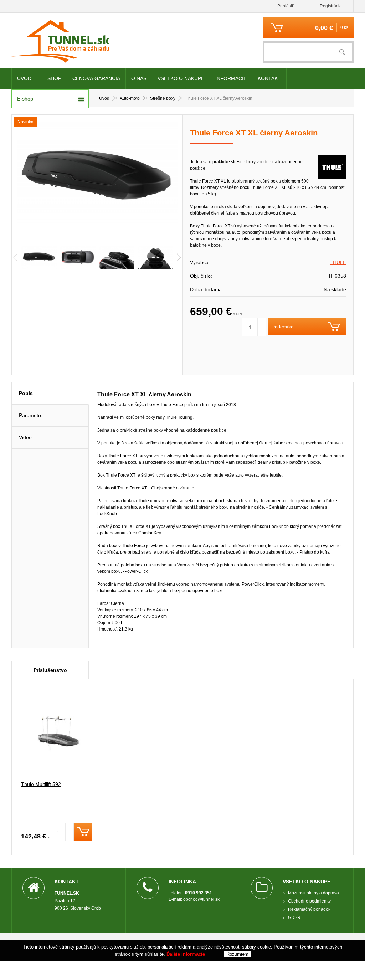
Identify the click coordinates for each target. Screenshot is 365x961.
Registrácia (331, 6)
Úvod (24, 78)
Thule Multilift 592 (41, 784)
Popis (26, 393)
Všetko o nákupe (181, 78)
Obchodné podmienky (309, 901)
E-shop (51, 78)
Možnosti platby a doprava (313, 892)
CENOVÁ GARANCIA (96, 78)
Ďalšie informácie (185, 954)
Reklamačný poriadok (309, 909)
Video (25, 437)
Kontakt (269, 78)
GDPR (294, 917)
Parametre (31, 415)
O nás (138, 78)
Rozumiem (237, 954)
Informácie (231, 78)
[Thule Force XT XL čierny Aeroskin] (97, 175)
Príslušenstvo (50, 670)
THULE (338, 262)
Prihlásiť (285, 6)
